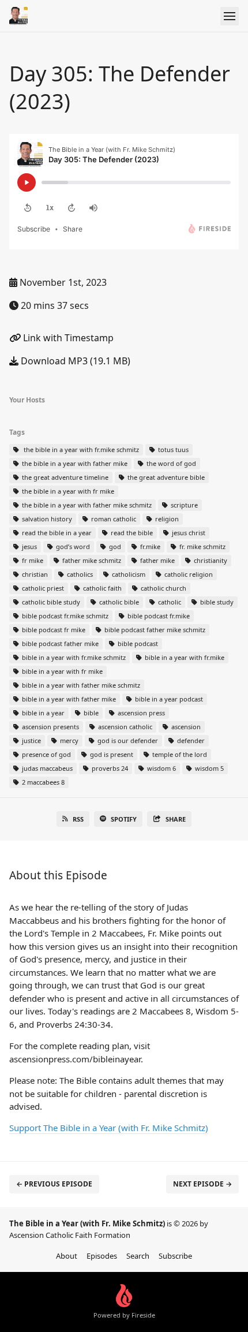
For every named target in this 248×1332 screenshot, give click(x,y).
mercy (68, 740)
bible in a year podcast (168, 699)
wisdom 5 (208, 768)
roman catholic (112, 518)
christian (34, 574)
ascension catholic (124, 726)
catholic (168, 602)
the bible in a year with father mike (73, 463)
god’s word (72, 546)
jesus (28, 546)
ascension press (140, 712)
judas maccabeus (46, 768)
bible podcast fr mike (52, 629)
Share (176, 819)
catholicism (127, 574)
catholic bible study (50, 602)
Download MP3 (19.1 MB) (74, 361)
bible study (216, 602)
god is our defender (127, 740)
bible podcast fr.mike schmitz (64, 615)
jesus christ (187, 532)
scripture (183, 505)
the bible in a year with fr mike (67, 491)
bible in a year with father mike (68, 699)
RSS (78, 819)
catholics (79, 574)
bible (90, 712)
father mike (156, 560)
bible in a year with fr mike (61, 671)
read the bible (131, 532)
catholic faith (101, 588)
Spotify (124, 819)
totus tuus (172, 449)
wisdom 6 (160, 768)
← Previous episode (54, 1184)
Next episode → (202, 1184)
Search (137, 1256)
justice (30, 740)
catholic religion (188, 574)
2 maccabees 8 (42, 782)
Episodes (102, 1256)
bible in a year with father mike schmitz (80, 685)
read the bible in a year (56, 532)
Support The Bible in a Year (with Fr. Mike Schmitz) (108, 1127)
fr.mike (149, 546)
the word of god (170, 463)
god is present (110, 754)
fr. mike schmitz (202, 546)
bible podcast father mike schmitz (154, 629)
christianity (209, 560)
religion (166, 518)
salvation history (46, 518)
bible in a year (42, 712)
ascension (185, 726)
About (66, 1256)
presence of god (45, 754)
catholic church (162, 588)
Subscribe (175, 1256)
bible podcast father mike (59, 643)
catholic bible (118, 602)
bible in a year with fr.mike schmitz (73, 657)
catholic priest (42, 588)
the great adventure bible (165, 477)
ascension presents (49, 726)
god (114, 546)
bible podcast (137, 643)
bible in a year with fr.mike (183, 657)
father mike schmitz (91, 560)
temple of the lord (179, 754)
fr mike (31, 560)
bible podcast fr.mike (158, 615)
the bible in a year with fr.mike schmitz (79, 449)
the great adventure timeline (64, 477)
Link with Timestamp (67, 337)
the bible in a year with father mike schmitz (86, 505)
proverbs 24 (109, 768)
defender (190, 740)
